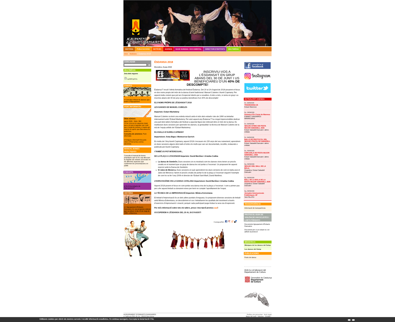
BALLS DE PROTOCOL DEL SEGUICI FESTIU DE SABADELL (257, 140)
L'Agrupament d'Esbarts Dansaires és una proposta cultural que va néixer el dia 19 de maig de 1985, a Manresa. (137, 210)
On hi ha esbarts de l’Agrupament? (132, 187)
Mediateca (250, 242)
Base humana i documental (189, 49)
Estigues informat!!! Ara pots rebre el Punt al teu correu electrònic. (135, 142)
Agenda (168, 49)
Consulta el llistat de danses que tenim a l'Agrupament (137, 101)
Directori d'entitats (215, 49)
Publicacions (143, 49)
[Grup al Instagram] (257, 80)
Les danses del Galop (253, 249)
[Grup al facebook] (257, 68)
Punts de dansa (250, 257)
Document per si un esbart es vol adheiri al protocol (256, 231)
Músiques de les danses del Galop (258, 245)
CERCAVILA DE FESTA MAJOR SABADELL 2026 (256, 154)
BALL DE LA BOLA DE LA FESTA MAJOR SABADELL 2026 (257, 181)
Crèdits (268, 316)
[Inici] (197, 23)
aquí (216, 208)
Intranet (261, 316)
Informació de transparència (254, 208)
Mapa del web (251, 316)
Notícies (157, 49)
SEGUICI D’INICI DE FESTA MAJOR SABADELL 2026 (255, 127)
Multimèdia (233, 49)
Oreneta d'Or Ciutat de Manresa (257, 114)
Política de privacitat (254, 314)
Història (129, 49)
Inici (126, 54)
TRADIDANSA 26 (251, 105)
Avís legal (268, 314)
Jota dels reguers (131, 73)
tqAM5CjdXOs (132, 79)
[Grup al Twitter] (257, 92)
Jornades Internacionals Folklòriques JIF (254, 194)
